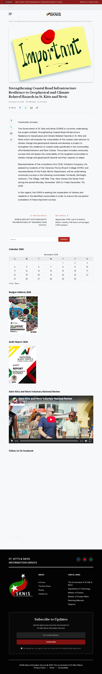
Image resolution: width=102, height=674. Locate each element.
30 (75, 279)
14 (51, 271)
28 (51, 279)
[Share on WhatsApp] (25, 108)
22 (63, 275)
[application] (51, 419)
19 (27, 275)
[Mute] (86, 441)
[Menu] (10, 7)
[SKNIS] (53, 13)
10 (87, 267)
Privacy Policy (67, 648)
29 (63, 279)
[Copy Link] (36, 108)
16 (75, 271)
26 (27, 279)
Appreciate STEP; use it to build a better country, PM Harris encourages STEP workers (72, 222)
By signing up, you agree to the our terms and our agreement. (52, 648)
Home (11, 21)
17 (87, 271)
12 (26, 271)
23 (75, 275)
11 (14, 271)
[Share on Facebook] (20, 108)
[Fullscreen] (90, 441)
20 (39, 275)
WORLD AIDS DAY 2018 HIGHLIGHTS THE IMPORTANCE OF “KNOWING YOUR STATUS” (29, 222)
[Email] (11, 133)
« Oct (11, 283)
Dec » (17, 283)
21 (51, 275)
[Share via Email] (31, 108)
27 (39, 279)
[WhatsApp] (11, 126)
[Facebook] (11, 120)
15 (63, 271)
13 (39, 271)
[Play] (12, 441)
